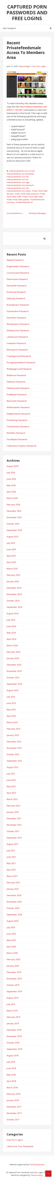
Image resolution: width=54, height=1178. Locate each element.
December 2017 (14, 1106)
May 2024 (11, 632)
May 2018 (11, 1074)
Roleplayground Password (19, 369)
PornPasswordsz (37, 1164)
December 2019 (14, 972)
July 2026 (11, 472)
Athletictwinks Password (18, 407)
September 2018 (14, 1049)
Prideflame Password (16, 394)
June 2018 (11, 1068)
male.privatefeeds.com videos (19, 191)
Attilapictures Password (18, 330)
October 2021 (13, 831)
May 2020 (11, 940)
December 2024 (14, 587)
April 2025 (11, 562)
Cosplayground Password (19, 356)
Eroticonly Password (16, 292)
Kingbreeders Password (18, 266)
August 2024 (12, 613)
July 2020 (11, 927)
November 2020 (14, 901)
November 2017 (14, 1113)
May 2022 (11, 786)
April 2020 (11, 946)
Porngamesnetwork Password (21, 362)
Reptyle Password (15, 260)
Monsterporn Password (18, 324)
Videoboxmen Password (18, 388)
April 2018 (11, 1081)
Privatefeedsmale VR (24, 202)
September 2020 (14, 914)
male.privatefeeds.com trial (18, 188)
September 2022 (14, 760)
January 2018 (13, 1100)
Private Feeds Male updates (18, 199)
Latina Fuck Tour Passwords (20, 1146)
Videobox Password (16, 381)
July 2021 (11, 850)
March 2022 (12, 799)
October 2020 (13, 908)
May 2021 (11, 863)
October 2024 (13, 600)
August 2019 (12, 997)
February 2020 (13, 959)
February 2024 (13, 652)
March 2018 (12, 1087)
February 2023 (13, 728)
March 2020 (12, 953)
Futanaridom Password (17, 311)
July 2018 (11, 1062)
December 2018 (14, 1030)
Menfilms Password (16, 433)
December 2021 (14, 818)
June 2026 (11, 479)
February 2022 (13, 805)
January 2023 (13, 735)
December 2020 (14, 895)
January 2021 (13, 889)
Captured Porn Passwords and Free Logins (27, 12)
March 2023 (12, 722)
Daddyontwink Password (18, 413)
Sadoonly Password (16, 298)
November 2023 (14, 671)
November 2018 (14, 1036)
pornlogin (26, 66)
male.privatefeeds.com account (22, 171)
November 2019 (14, 978)
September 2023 (14, 684)
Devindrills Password (16, 285)
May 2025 (11, 555)
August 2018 (12, 1055)
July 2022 (11, 773)
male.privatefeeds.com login (18, 182)
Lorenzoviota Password (18, 272)
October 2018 (13, 1042)
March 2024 (12, 645)
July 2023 (11, 696)
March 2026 (12, 498)
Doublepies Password (17, 439)
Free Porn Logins (39, 66)
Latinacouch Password (17, 337)
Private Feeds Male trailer (32, 196)
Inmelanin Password (16, 343)
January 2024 (13, 658)
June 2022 (11, 780)
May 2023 (11, 709)
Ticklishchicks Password (18, 426)
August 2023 (12, 690)
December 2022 (14, 741)
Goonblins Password (16, 317)
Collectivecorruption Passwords (21, 445)
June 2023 (11, 703)
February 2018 (13, 1094)
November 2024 (14, 594)
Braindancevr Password (18, 304)
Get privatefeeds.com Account (17, 213)
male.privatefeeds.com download (20, 174)
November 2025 (14, 517)
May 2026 (11, 485)
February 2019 (13, 1017)
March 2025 (12, 568)
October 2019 (13, 985)
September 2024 (14, 607)
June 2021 (11, 857)
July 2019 (11, 1004)
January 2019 (13, 1023)
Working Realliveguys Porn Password (38, 213)
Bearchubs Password (16, 401)
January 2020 (13, 965)
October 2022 (13, 754)
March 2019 (12, 1010)
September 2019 (14, 991)
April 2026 (11, 491)
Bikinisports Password (17, 349)
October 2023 (13, 677)
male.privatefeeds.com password (20, 185)
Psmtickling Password (17, 420)
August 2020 (12, 921)
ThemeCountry (36, 1175)
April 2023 (11, 716)
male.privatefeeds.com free (18, 176)
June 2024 (11, 626)
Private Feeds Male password (27, 194)
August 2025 (12, 536)
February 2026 (13, 504)
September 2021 (14, 837)
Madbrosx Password (16, 375)
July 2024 (11, 620)
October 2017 (13, 1119)
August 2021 (12, 844)
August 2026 (12, 466)
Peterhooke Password (17, 279)
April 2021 (11, 869)
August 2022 (12, 767)
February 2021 (13, 882)
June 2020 (11, 933)
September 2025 (14, 530)
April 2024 (11, 639)
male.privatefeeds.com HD (17, 179)
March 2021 (12, 876)
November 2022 (14, 748)
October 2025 (13, 523)
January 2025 (13, 581)
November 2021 (14, 825)
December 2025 (14, 511)
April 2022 (11, 792)
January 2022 (13, 812)
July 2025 (11, 543)
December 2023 (14, 664)
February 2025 (13, 575)
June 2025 (11, 549)
